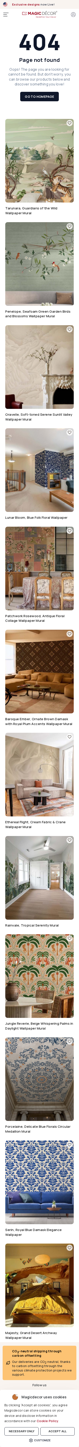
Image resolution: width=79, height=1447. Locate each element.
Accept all (57, 1431)
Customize (42, 1440)
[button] (73, 14)
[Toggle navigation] (6, 14)
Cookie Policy (47, 1421)
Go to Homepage (39, 96)
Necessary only (21, 1431)
